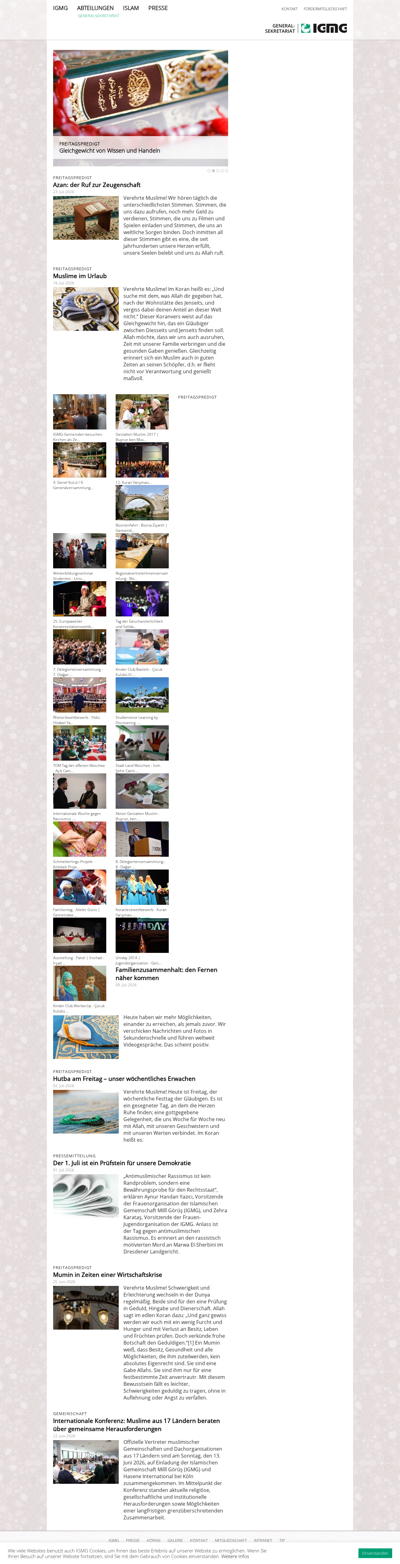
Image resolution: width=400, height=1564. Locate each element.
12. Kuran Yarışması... (134, 482)
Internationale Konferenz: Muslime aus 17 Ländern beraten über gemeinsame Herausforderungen (136, 1425)
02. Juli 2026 (63, 1085)
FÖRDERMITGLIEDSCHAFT (325, 9)
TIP (282, 1540)
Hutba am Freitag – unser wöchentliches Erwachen (124, 1079)
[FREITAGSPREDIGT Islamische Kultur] (140, 164)
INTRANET (263, 1540)
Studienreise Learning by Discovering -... (137, 720)
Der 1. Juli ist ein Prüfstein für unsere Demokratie (122, 1163)
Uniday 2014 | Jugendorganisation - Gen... (138, 960)
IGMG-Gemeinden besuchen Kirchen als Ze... (77, 437)
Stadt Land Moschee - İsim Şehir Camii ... (138, 768)
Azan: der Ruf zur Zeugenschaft (97, 185)
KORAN (153, 1540)
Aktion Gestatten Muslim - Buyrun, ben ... (138, 816)
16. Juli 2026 (63, 283)
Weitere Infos (235, 1556)
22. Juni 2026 (64, 1436)
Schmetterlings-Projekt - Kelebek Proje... (74, 864)
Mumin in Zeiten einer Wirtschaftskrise (107, 1275)
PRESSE (158, 8)
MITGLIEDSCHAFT (231, 1540)
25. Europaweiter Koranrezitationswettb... (73, 624)
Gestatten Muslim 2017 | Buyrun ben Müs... (137, 437)
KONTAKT (290, 9)
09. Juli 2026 (126, 985)
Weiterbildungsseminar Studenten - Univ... (73, 576)
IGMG (60, 8)
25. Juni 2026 (64, 1281)
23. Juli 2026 (63, 191)
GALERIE (175, 1540)
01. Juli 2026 (63, 1170)
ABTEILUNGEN (95, 8)
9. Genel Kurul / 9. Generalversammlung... (73, 485)
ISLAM (131, 8)
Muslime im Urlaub (80, 276)
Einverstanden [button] (375, 1553)
